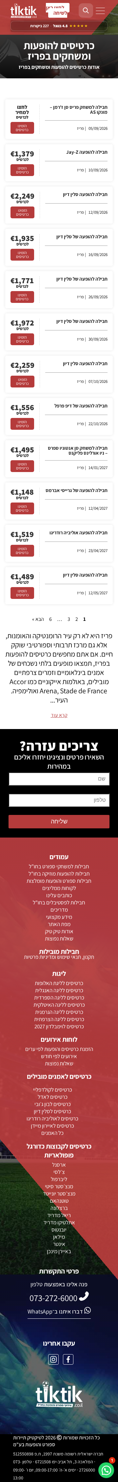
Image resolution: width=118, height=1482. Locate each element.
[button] (106, 1470)
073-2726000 (58, 10)
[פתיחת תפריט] (100, 11)
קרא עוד (59, 715)
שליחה (59, 821)
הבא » (38, 619)
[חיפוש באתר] (86, 10)
